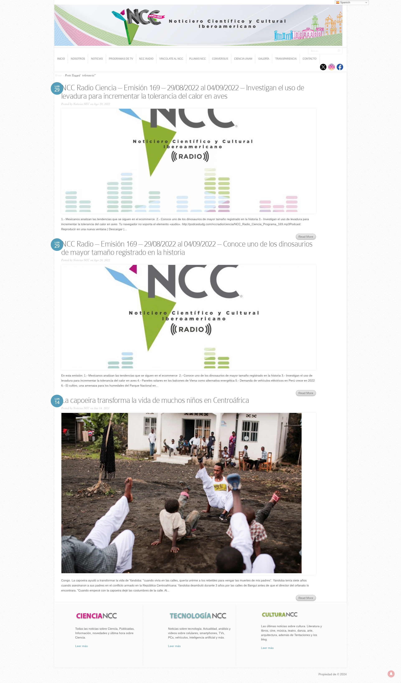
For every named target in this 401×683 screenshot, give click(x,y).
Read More (305, 236)
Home (58, 75)
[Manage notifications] (391, 673)
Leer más (81, 646)
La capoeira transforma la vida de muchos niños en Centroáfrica (155, 400)
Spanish (344, 2)
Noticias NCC (81, 104)
